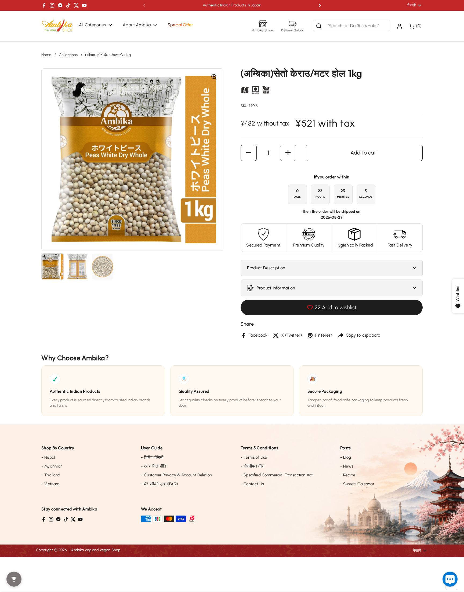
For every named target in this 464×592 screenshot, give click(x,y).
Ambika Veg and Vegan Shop (95, 550)
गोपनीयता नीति (252, 466)
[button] (416, 26)
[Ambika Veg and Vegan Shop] (57, 26)
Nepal (48, 457)
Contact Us (252, 483)
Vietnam (50, 483)
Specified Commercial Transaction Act (277, 475)
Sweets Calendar (357, 483)
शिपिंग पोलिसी (152, 457)
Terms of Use (254, 457)
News (346, 466)
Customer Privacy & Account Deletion (176, 475)
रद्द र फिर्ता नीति (153, 466)
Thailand (50, 475)
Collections (68, 55)
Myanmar (51, 466)
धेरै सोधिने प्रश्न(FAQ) (159, 483)
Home (46, 55)
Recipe (347, 475)
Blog (345, 457)
